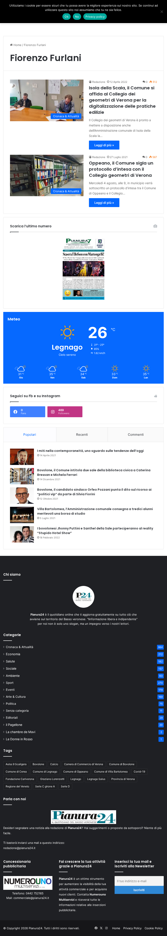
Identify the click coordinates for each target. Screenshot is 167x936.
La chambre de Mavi (20, 732)
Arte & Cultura (16, 696)
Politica (11, 703)
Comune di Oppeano (75, 771)
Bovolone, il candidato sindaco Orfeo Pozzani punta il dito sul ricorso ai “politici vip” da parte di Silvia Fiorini (94, 491)
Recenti (82, 434)
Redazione (98, 81)
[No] (161, 11)
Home (17, 45)
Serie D (65, 786)
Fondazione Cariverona (20, 779)
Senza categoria (17, 710)
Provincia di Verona (123, 779)
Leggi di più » (104, 145)
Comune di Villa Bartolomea (111, 771)
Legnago (75, 779)
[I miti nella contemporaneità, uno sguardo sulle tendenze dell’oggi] (22, 457)
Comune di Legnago (45, 771)
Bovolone (38, 764)
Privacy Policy (132, 928)
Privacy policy (95, 16)
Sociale (11, 668)
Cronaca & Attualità (19, 647)
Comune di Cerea (16, 771)
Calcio (54, 764)
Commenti (136, 434)
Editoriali (12, 717)
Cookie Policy (154, 928)
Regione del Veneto (17, 786)
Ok (66, 16)
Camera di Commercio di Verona (83, 764)
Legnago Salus (96, 779)
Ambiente (13, 675)
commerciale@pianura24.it (31, 898)
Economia (13, 654)
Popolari (29, 434)
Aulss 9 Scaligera (16, 764)
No (77, 16)
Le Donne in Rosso (19, 739)
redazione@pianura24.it (19, 848)
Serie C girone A (45, 786)
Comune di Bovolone (121, 764)
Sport (9, 682)
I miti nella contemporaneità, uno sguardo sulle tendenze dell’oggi (90, 451)
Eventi (10, 689)
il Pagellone (14, 725)
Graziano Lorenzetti (52, 779)
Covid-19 (139, 771)
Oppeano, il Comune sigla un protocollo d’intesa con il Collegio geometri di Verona (121, 169)
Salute (10, 661)
